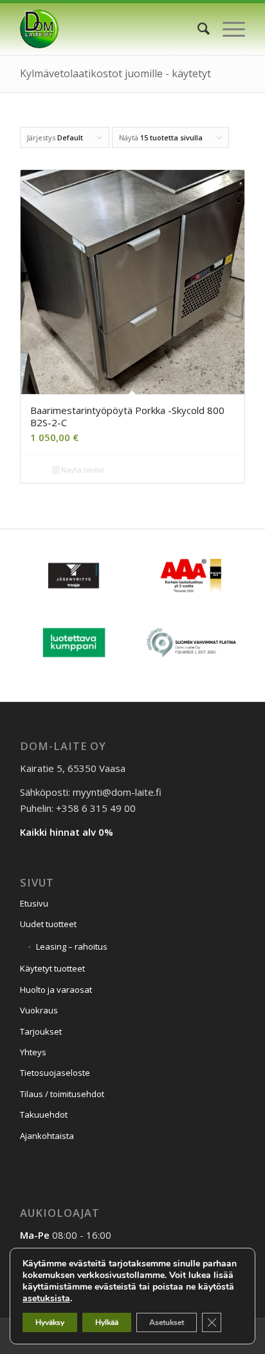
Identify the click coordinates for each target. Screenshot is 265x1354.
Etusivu (34, 903)
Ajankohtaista (47, 1136)
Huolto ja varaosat (56, 989)
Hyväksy (49, 1322)
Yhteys (33, 1052)
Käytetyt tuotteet (52, 968)
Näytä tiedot (81, 470)
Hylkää (106, 1322)
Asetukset (166, 1322)
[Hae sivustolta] (197, 29)
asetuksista (46, 1298)
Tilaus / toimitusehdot (62, 1094)
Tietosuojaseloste (55, 1072)
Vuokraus (39, 1010)
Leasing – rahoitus (71, 946)
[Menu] (227, 29)
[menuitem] (197, 29)
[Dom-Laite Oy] (110, 29)
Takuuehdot (44, 1114)
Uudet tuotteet (48, 924)
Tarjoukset (41, 1031)
